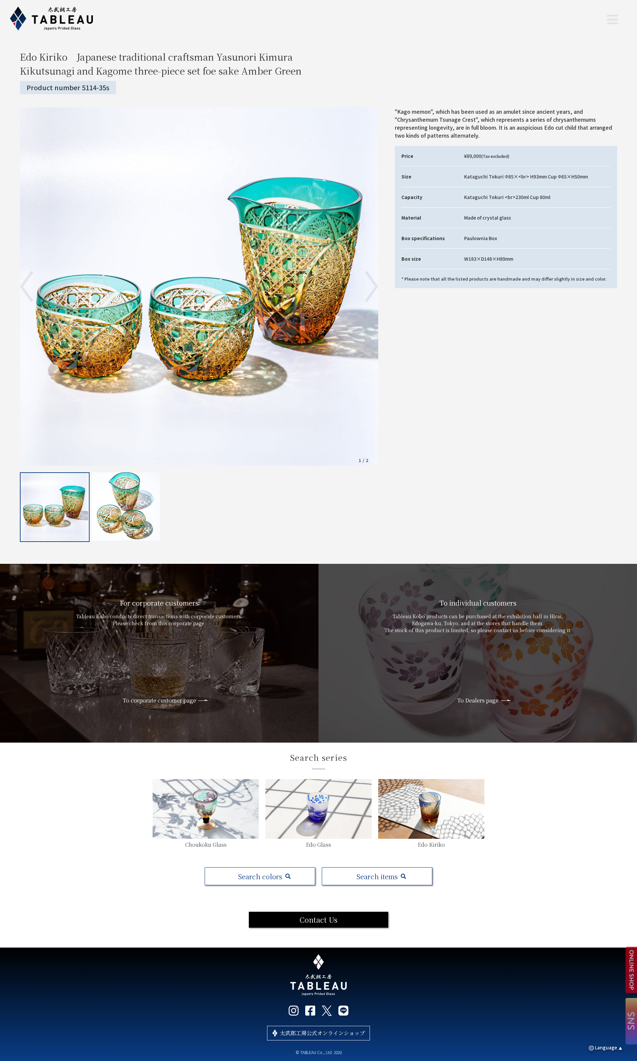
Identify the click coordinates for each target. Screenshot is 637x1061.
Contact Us (318, 919)
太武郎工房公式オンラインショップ (322, 1033)
